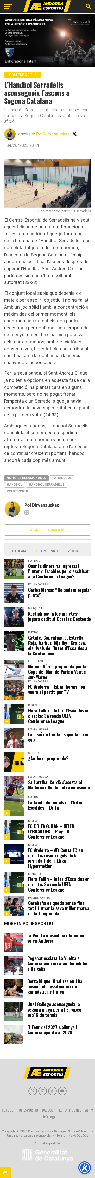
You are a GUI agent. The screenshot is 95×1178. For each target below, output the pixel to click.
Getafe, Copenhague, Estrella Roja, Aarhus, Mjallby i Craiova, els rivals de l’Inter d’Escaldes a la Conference (58, 645)
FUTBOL (7, 1110)
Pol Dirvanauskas (53, 134)
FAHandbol (62, 478)
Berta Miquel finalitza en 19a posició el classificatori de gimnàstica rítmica (54, 986)
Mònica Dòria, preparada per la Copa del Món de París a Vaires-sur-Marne (57, 671)
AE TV (89, 1110)
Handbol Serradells (46, 484)
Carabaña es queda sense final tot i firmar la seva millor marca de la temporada (58, 908)
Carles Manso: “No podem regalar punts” (59, 592)
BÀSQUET (48, 1110)
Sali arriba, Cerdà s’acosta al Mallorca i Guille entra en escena (59, 785)
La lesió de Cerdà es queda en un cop (59, 737)
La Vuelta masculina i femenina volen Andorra (57, 938)
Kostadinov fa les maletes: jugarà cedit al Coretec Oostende (59, 616)
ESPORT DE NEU (70, 1110)
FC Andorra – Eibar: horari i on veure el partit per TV (56, 689)
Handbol (14, 484)
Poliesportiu (18, 491)
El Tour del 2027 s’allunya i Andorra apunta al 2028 (52, 1030)
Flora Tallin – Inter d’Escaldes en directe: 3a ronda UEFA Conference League (59, 715)
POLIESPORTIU (27, 1110)
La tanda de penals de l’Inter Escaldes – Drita (55, 805)
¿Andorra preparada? (48, 758)
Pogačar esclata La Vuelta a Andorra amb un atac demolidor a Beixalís (57, 963)
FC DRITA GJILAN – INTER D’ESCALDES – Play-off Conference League (51, 831)
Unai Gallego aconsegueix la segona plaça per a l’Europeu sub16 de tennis (54, 1009)
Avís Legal (49, 1116)
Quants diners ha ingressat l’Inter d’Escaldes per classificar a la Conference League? (58, 571)
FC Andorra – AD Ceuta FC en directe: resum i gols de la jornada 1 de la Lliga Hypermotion (55, 858)
